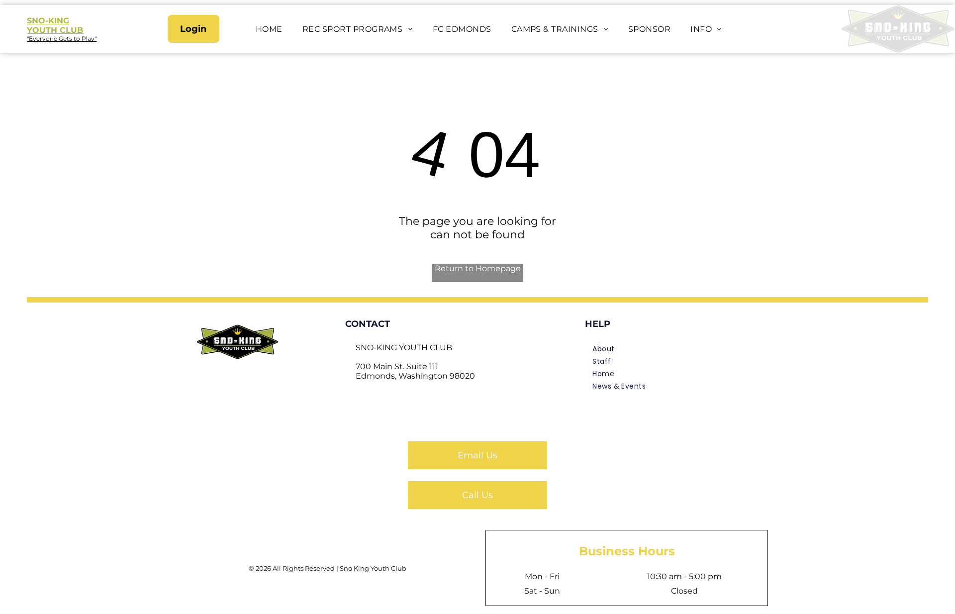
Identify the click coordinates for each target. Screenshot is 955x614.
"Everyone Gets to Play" (61, 38)
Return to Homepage (478, 268)
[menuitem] (269, 28)
